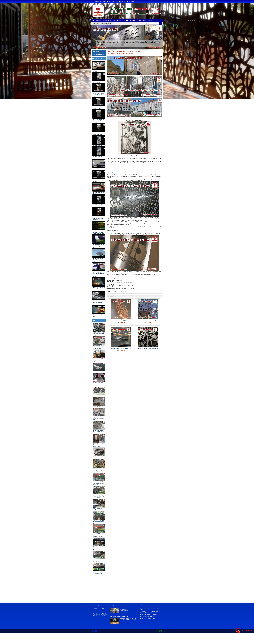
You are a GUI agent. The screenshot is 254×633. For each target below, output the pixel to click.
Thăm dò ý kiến (96, 613)
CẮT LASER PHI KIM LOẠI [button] (129, 20)
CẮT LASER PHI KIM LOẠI (98, 54)
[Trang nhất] (93, 20)
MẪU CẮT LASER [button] (118, 20)
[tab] (111, 172)
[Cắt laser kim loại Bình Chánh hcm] (98, 199)
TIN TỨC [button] (139, 20)
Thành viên (95, 611)
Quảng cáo (103, 613)
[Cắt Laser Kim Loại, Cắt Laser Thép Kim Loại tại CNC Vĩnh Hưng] (98, 211)
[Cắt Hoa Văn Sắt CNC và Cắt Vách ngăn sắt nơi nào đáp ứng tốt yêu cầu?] (98, 114)
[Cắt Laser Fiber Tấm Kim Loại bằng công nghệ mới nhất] (98, 239)
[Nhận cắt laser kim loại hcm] (98, 309)
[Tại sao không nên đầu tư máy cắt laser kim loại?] (98, 127)
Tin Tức (102, 608)
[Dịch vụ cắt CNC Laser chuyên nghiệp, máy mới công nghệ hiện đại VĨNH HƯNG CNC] (98, 266)
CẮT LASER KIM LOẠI (97, 58)
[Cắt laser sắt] (98, 66)
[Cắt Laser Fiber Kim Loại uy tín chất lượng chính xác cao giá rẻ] (98, 295)
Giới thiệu (95, 608)
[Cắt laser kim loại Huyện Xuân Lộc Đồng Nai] (147, 309)
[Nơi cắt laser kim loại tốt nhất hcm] (98, 174)
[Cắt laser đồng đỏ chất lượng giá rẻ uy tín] (121, 309)
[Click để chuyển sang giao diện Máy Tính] (96, 631)
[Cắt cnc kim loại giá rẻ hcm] (98, 151)
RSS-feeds (103, 615)
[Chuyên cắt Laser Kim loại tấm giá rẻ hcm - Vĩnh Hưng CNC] (98, 282)
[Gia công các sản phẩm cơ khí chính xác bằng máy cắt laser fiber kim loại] (98, 225)
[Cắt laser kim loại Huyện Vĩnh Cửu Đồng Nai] (121, 337)
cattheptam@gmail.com (113, 1)
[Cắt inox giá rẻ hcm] (98, 163)
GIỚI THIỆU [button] (98, 20)
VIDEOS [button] (144, 20)
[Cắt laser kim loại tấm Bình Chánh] (98, 187)
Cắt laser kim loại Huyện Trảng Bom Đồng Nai (147, 348)
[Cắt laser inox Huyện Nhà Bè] (134, 137)
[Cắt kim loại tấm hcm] (98, 140)
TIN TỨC (94, 320)
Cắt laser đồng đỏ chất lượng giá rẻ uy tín (121, 320)
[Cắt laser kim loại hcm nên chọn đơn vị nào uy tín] (98, 101)
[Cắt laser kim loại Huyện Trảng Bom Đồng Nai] (147, 337)
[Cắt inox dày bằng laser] (98, 76)
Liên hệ (102, 611)
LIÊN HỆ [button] (150, 20)
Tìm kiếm (95, 615)
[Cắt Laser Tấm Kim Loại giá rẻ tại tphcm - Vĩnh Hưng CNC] (98, 253)
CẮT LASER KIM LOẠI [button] (107, 20)
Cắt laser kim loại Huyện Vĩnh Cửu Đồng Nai (121, 348)
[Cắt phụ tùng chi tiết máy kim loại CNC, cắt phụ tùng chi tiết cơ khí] (98, 87)
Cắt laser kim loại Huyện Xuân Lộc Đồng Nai (148, 320)
